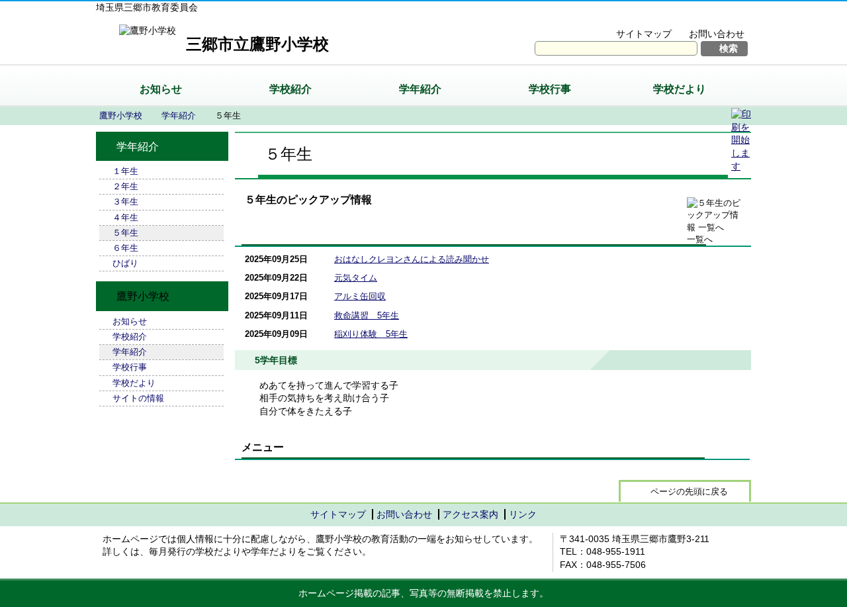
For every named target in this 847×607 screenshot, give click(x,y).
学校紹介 (290, 89)
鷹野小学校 (120, 115)
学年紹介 (420, 89)
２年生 (125, 186)
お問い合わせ (716, 33)
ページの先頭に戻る (689, 491)
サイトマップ (644, 33)
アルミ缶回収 (360, 296)
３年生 (125, 202)
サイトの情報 (138, 398)
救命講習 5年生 (366, 315)
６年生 (125, 248)
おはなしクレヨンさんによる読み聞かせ (411, 259)
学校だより (679, 89)
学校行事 (550, 89)
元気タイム (355, 278)
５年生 (125, 233)
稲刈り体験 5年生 (371, 334)
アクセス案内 (470, 514)
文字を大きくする (617, 17)
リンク (523, 514)
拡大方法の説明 (707, 17)
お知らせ (161, 89)
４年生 (125, 217)
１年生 (125, 171)
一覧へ (700, 239)
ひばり (125, 263)
